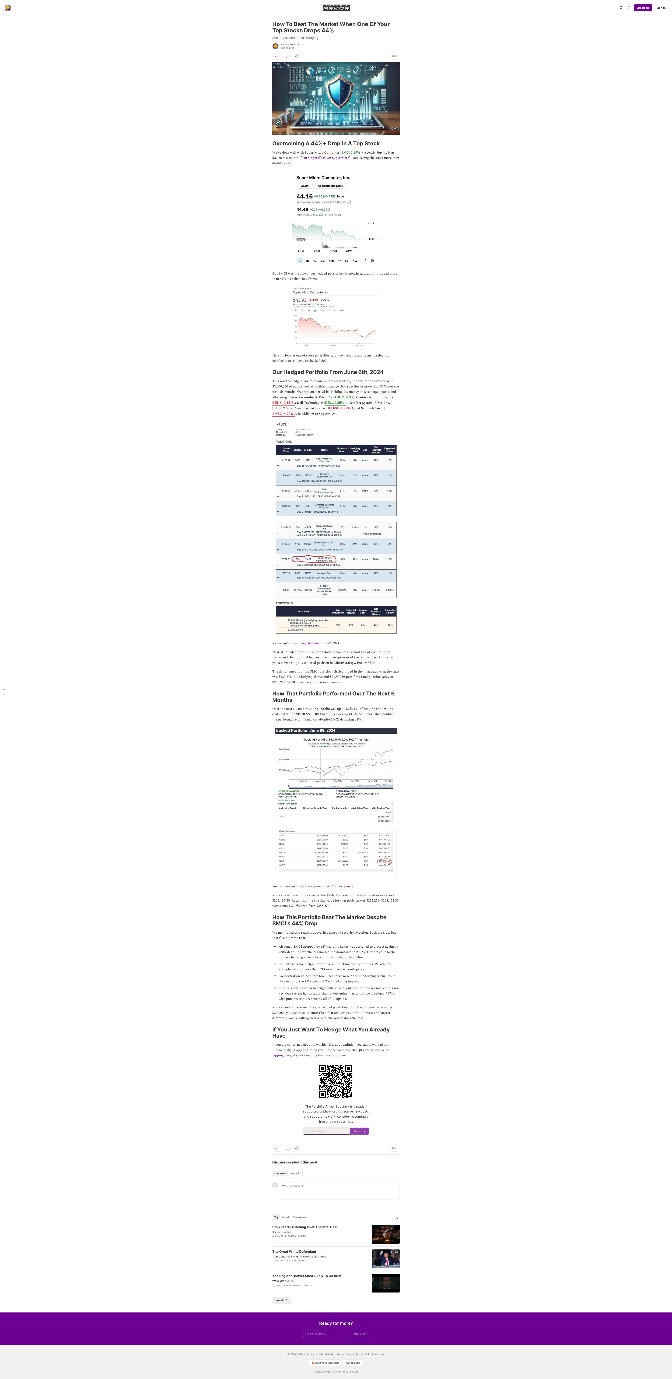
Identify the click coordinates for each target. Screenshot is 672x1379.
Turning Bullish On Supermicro (325, 157)
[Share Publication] (628, 7)
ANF (343, 397)
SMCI (351, 152)
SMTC (283, 413)
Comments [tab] (280, 1173)
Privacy (350, 1354)
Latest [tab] (285, 1217)
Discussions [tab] (299, 1217)
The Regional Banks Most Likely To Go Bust (306, 1276)
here (350, 886)
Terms (359, 1354)
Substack (318, 1371)
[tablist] (287, 1173)
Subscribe (643, 7)
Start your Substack (327, 1362)
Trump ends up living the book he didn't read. (299, 1256)
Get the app (353, 1362)
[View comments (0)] (288, 56)
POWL (340, 408)
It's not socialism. (282, 1232)
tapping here (281, 1055)
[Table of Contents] (3, 690)
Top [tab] (276, 1217)
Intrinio (339, 1354)
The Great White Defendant (294, 1252)
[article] (336, 1234)
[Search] (621, 7)
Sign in (661, 7)
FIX (281, 408)
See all (279, 1300)
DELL (335, 402)
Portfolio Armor (290, 44)
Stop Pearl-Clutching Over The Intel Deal (304, 1227)
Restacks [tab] (295, 1173)
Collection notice (375, 1354)
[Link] (267, 143)
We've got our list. (283, 1281)
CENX (283, 402)
